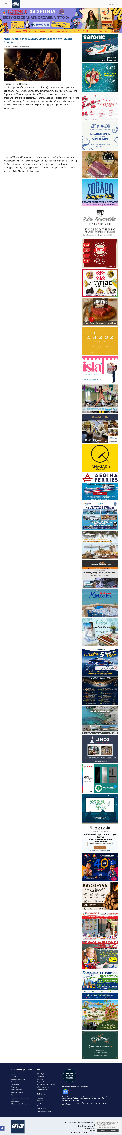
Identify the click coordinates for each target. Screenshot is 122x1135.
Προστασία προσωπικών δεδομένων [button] (106, 1127)
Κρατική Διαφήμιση (42, 1089)
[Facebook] (110, 4)
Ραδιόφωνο (40, 1098)
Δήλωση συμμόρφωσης (43, 1087)
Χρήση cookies (40, 1076)
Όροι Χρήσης (40, 1079)
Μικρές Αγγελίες (15, 1101)
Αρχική (13, 1074)
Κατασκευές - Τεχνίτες (17, 1092)
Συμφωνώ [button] (102, 1130)
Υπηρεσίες (14, 1087)
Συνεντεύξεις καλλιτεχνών (44, 1111)
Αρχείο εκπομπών (41, 1108)
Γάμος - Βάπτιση (15, 1094)
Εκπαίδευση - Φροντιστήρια (18, 1079)
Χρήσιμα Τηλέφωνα (42, 1074)
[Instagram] (113, 4)
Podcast (39, 1103)
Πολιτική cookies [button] (101, 1125)
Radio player (40, 1100)
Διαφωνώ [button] (113, 1130)
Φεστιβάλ (15, 46)
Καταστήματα (14, 1081)
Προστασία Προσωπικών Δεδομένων (46, 1084)
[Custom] (116, 4)
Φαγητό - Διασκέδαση (16, 1089)
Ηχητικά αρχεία (41, 1106)
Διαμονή (13, 1076)
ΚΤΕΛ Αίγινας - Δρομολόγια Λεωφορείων (21, 1104)
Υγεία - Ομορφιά (15, 1084)
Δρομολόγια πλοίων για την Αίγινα (20, 1098)
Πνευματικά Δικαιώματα (43, 1081)
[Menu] (6, 4)
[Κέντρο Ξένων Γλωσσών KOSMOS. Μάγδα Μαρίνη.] (61, 20)
